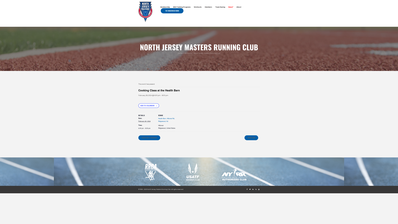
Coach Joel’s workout (149, 138)
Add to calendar (147, 106)
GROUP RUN (251, 138)
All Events (188, 53)
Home (180, 53)
